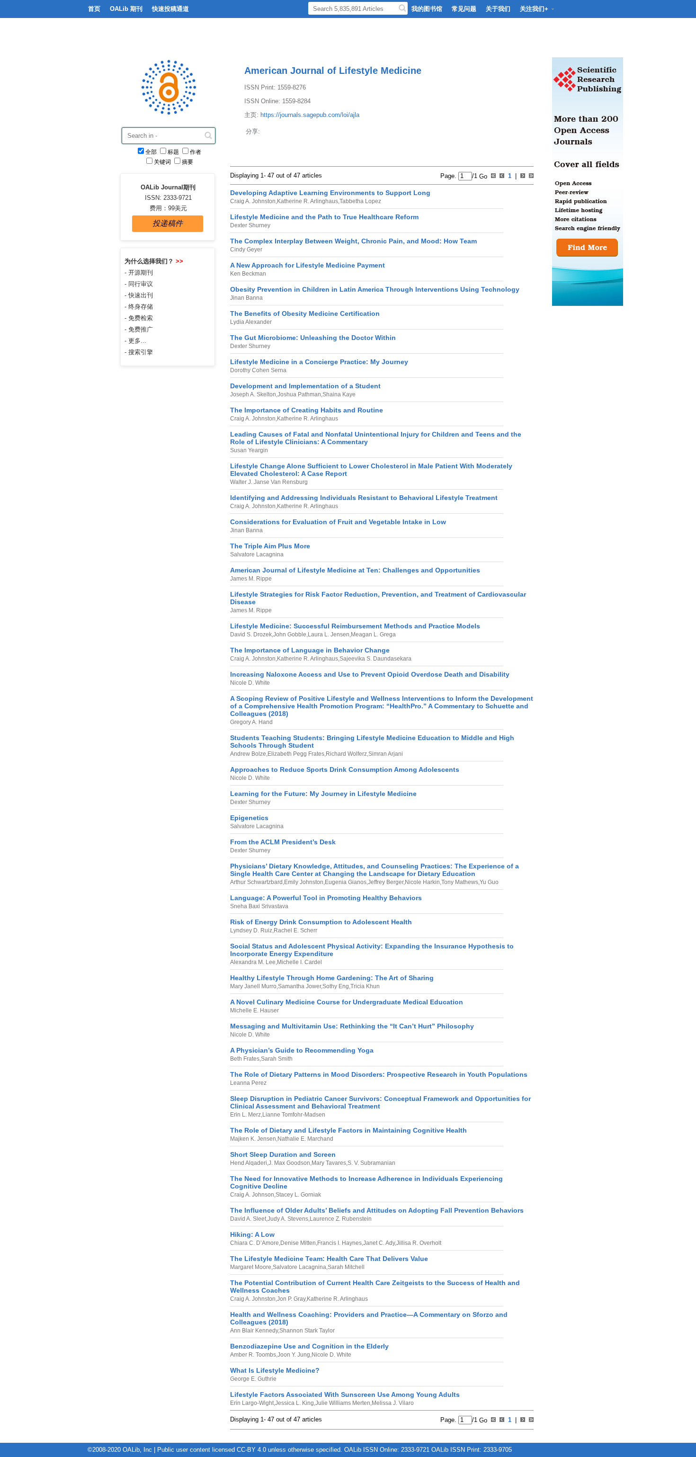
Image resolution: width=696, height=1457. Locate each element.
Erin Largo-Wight (252, 1403)
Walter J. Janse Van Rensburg (269, 482)
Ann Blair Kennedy (254, 1330)
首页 (94, 8)
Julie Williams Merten (342, 1403)
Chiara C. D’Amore (254, 1243)
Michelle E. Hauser (254, 1010)
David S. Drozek (251, 634)
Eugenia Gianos (345, 882)
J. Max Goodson (289, 1163)
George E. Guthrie (253, 1379)
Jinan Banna (246, 298)
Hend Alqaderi (248, 1163)
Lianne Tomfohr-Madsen (293, 1114)
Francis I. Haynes (339, 1243)
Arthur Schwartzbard (256, 882)
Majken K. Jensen (253, 1138)
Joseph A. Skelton (253, 394)
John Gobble (289, 634)
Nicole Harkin (422, 882)
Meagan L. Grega (373, 634)
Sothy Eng (335, 986)
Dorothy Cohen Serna (258, 370)
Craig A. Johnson (252, 1194)
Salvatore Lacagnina (257, 554)
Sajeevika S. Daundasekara (375, 658)
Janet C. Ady (379, 1243)
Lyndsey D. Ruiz (251, 930)
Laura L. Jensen (328, 634)
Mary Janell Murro (253, 986)
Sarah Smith (277, 1058)
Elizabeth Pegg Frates (296, 754)
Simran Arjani (385, 754)
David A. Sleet (248, 1219)
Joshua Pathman (299, 394)
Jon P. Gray (291, 1299)
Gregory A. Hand (251, 722)
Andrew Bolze (248, 754)
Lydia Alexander (251, 322)
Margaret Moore (250, 1267)
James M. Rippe (251, 578)
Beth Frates (244, 1058)
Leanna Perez (248, 1083)
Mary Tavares (329, 1163)
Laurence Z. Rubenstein (341, 1219)
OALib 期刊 (126, 8)
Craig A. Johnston (253, 201)
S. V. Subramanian (371, 1163)
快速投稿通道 (170, 8)
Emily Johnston (303, 882)
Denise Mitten (298, 1243)
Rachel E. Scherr (295, 930)
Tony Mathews (459, 882)
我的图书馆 (426, 8)
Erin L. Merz (245, 1114)
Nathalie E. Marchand (305, 1138)
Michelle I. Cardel (299, 962)
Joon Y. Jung (293, 1354)
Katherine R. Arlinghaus (307, 201)
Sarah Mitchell (346, 1267)
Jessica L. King (294, 1403)
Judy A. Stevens (288, 1219)
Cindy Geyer (246, 249)
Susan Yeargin (249, 450)
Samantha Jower (299, 986)
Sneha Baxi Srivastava (259, 906)
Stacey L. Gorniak (298, 1194)
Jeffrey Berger (385, 882)
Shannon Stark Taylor (307, 1330)
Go (482, 175)
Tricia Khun (365, 986)
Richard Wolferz (346, 754)
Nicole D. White (250, 682)
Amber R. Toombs (253, 1354)
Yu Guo (489, 882)
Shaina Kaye (339, 394)
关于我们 (498, 8)
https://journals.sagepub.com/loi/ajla (309, 114)
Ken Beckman (248, 273)
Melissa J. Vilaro (393, 1403)
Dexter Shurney (250, 225)
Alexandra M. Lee (253, 962)
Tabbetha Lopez (360, 201)
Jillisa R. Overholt (418, 1243)
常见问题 (464, 8)
